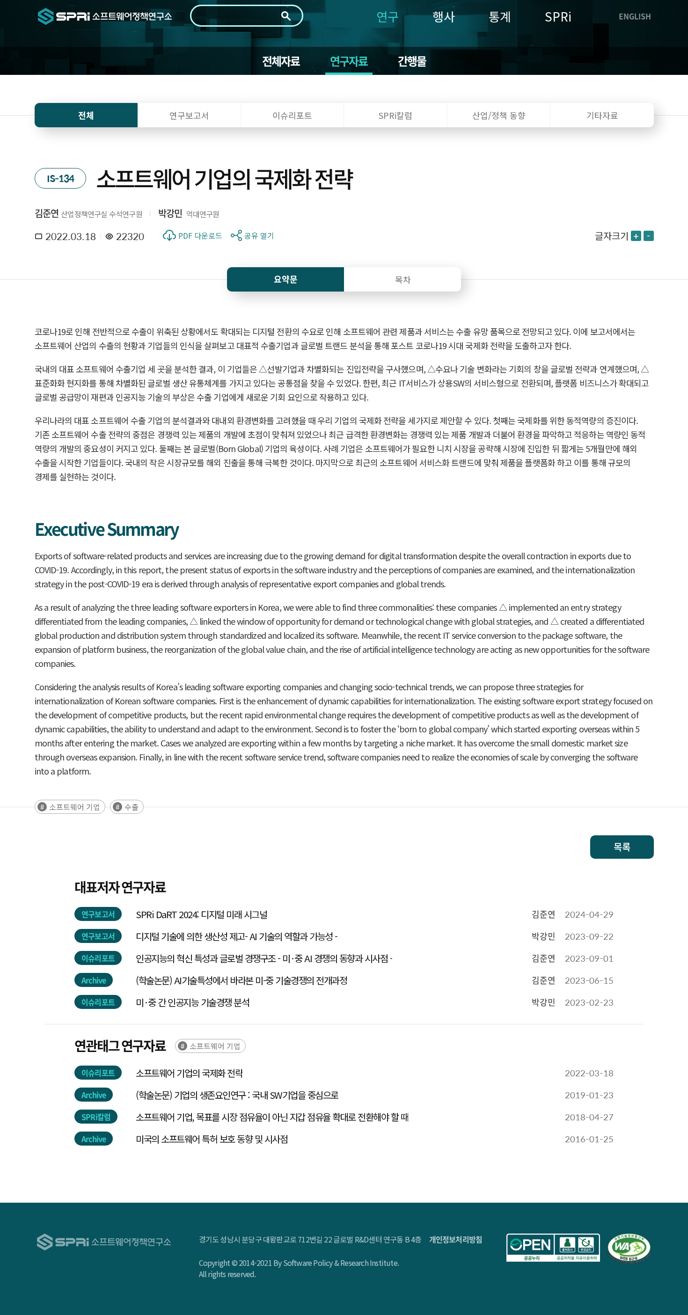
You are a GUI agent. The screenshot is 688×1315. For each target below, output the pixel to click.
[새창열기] (553, 1248)
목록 (622, 847)
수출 (131, 806)
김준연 (47, 213)
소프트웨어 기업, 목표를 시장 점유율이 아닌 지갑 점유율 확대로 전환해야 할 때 (272, 1117)
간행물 (412, 60)
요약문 (286, 279)
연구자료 (349, 60)
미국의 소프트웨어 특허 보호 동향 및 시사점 (211, 1139)
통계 (500, 16)
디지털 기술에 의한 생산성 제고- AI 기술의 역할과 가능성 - (236, 936)
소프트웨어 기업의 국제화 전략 (189, 1073)
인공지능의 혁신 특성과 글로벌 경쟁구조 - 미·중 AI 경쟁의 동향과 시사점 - (264, 958)
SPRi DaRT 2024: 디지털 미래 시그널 (201, 914)
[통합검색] (286, 16)
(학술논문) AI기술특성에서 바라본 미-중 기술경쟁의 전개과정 (241, 980)
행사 (443, 16)
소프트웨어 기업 (74, 806)
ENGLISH (635, 16)
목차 (403, 279)
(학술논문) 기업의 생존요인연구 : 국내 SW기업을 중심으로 (237, 1095)
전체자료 (281, 60)
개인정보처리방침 (456, 1239)
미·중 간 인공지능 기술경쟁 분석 (192, 1002)
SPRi (558, 16)
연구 (387, 16)
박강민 (170, 213)
